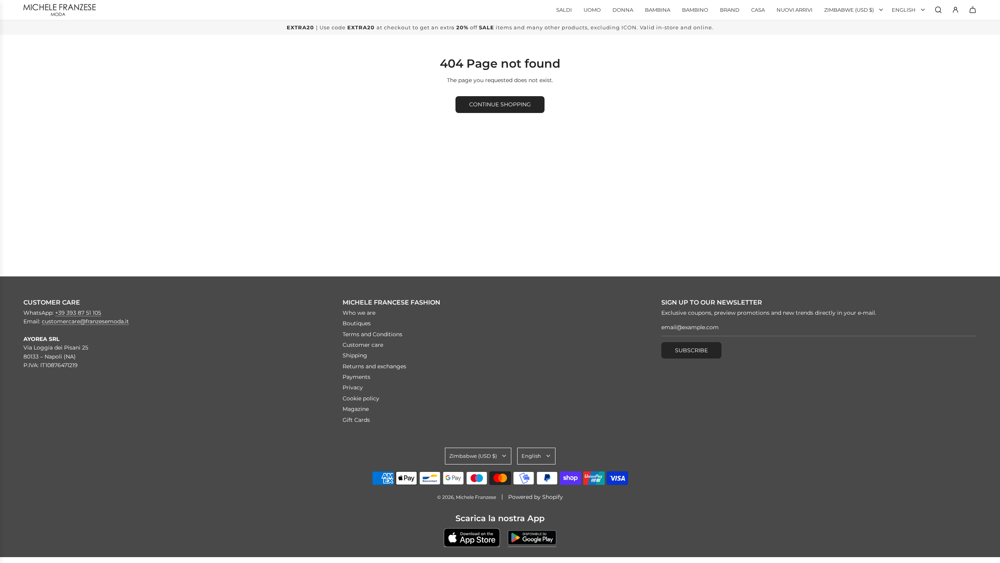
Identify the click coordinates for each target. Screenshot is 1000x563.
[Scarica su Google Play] (532, 537)
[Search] (938, 9)
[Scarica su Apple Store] (472, 537)
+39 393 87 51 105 (78, 312)
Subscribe (691, 350)
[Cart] (972, 9)
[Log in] (955, 9)
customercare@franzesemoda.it (85, 321)
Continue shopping (500, 104)
